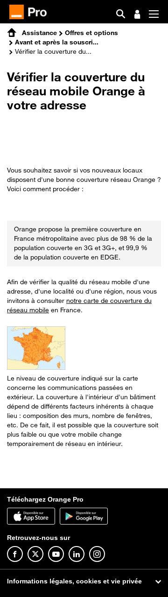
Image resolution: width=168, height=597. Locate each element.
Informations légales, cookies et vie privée (74, 581)
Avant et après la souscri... (56, 42)
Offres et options (91, 32)
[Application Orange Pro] (31, 516)
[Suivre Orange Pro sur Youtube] (56, 554)
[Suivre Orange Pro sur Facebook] (15, 554)
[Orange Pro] (31, 12)
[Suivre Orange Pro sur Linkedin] (76, 554)
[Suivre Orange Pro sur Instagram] (97, 554)
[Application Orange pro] (84, 516)
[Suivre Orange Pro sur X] (35, 554)
